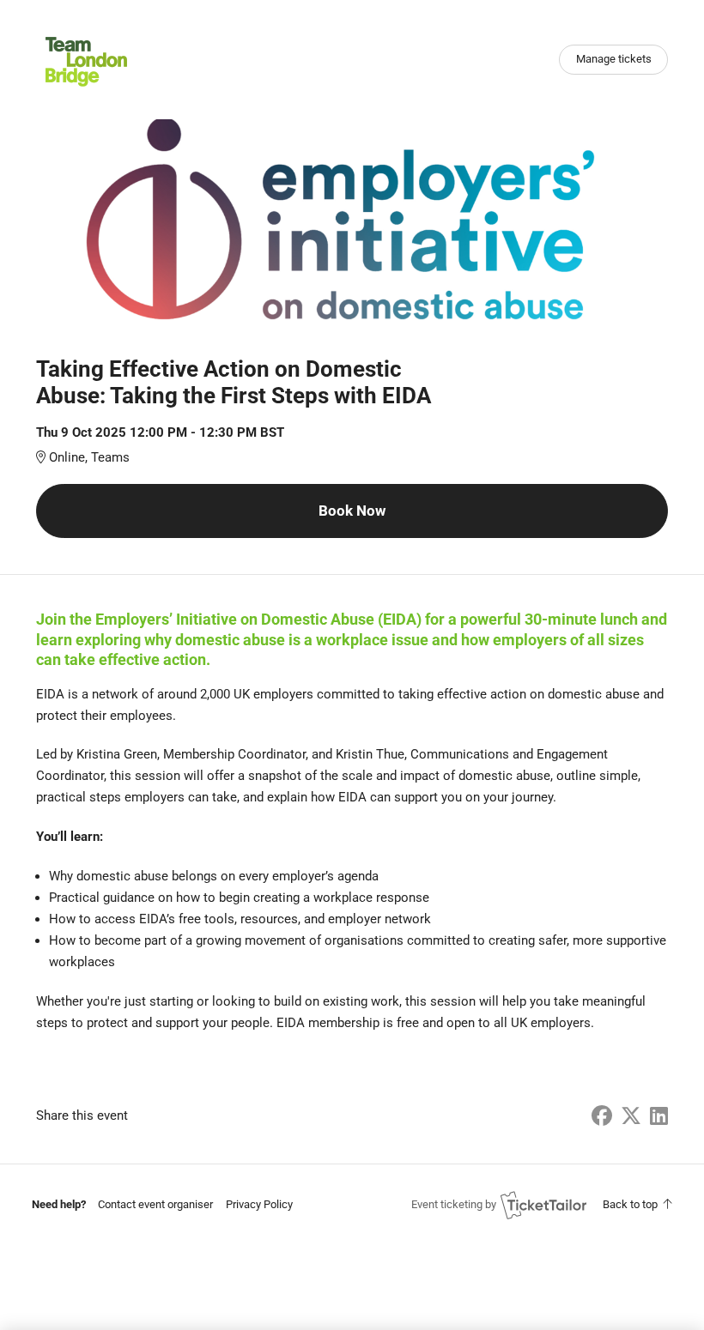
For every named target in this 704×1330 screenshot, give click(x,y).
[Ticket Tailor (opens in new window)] (543, 1204)
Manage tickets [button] (614, 58)
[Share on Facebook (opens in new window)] (602, 1116)
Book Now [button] (352, 511)
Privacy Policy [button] (259, 1204)
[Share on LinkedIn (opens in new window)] (659, 1116)
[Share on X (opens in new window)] (631, 1116)
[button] (155, 1204)
